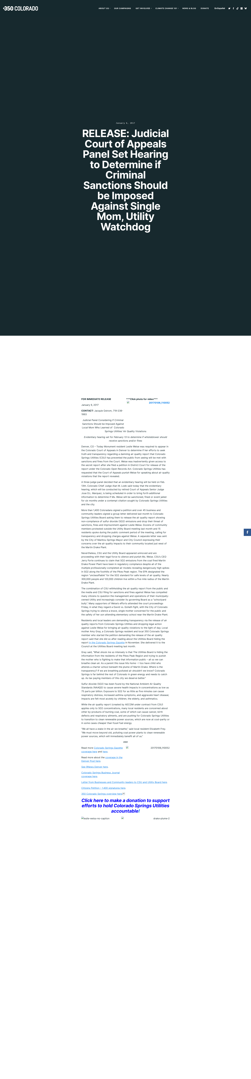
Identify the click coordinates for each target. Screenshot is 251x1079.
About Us (104, 8)
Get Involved (143, 8)
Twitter (229, 8)
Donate (205, 8)
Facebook (233, 8)
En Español (220, 8)
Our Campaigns (122, 8)
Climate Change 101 (166, 8)
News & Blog (189, 8)
